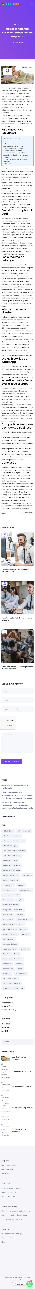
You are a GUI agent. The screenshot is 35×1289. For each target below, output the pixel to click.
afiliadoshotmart (24, 831)
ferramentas (7, 900)
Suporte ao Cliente (8, 1192)
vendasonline (8, 969)
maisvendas (7, 915)
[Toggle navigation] (32, 4)
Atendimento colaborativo (11, 1219)
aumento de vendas (10, 875)
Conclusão (7, 164)
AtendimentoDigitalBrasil (11, 856)
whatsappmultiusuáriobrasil (13, 988)
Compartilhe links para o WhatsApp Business (16, 161)
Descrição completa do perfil (14, 146)
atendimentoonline (10, 860)
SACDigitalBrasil (8, 939)
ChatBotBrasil (8, 885)
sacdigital (25, 934)
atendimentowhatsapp (11, 870)
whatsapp (6, 974)
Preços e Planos (7, 1169)
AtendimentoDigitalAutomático (14, 851)
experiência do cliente (11, 895)
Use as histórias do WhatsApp (14, 153)
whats (20, 969)
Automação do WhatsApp (11, 1188)
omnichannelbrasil (24, 920)
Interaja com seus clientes (13, 151)
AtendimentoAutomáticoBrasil (13, 841)
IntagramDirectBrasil (10, 905)
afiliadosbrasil (8, 831)
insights (19, 900)
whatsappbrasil (21, 974)
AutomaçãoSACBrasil (10, 880)
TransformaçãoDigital (11, 954)
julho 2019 (4, 1031)
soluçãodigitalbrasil (10, 944)
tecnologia (25, 949)
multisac (20, 915)
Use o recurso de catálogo (13, 148)
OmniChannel (6, 1003)
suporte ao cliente (9, 949)
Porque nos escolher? (9, 1165)
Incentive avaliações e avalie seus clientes (16, 156)
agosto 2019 (5, 1027)
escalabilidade (25, 890)
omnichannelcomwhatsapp (13, 924)
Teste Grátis (5, 1173)
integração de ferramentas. (13, 910)
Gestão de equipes (8, 1196)
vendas (19, 964)
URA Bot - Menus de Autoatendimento (15, 1211)
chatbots (21, 885)
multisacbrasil (8, 920)
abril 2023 (4, 1024)
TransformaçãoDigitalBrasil (12, 959)
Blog (3, 1242)
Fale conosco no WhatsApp (12, 1234)
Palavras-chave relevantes (13, 144)
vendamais (7, 964)
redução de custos (10, 934)
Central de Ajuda (7, 1238)
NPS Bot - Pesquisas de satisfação (14, 1215)
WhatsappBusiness (10, 979)
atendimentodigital (10, 846)
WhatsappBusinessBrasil (12, 983)
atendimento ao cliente (11, 836)
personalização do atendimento (14, 929)
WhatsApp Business (8, 1010)
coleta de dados (9, 890)
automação (27, 875)
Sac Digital (17, 24)
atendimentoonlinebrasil (12, 865)
